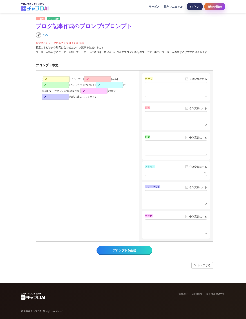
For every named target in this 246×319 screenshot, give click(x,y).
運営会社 (183, 293)
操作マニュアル (173, 6)
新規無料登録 (215, 6)
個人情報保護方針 (215, 293)
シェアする (204, 265)
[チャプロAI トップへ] (34, 6)
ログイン (194, 6)
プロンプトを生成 (124, 250)
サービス (154, 6)
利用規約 (197, 293)
